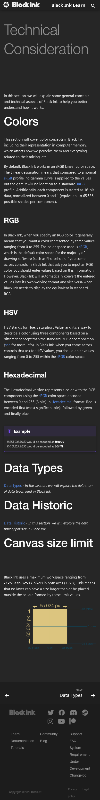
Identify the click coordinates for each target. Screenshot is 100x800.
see (7, 344)
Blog (43, 741)
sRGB (8, 178)
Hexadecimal (62, 401)
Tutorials (17, 748)
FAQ (73, 741)
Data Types (13, 485)
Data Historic (14, 523)
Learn (15, 734)
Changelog (78, 776)
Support (76, 734)
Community (49, 734)
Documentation (22, 741)
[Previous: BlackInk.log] (7, 694)
